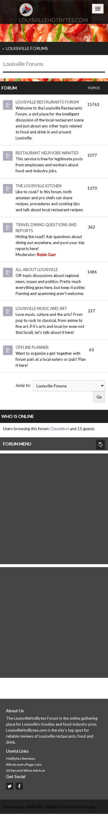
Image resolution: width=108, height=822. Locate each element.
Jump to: (23, 385)
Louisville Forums (27, 48)
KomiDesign (85, 806)
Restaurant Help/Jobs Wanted (47, 152)
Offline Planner (32, 347)
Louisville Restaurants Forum (47, 102)
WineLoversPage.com (24, 764)
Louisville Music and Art (41, 308)
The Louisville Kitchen (39, 185)
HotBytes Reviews (20, 758)
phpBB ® (33, 806)
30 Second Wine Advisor (25, 770)
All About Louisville (37, 269)
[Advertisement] (54, 507)
